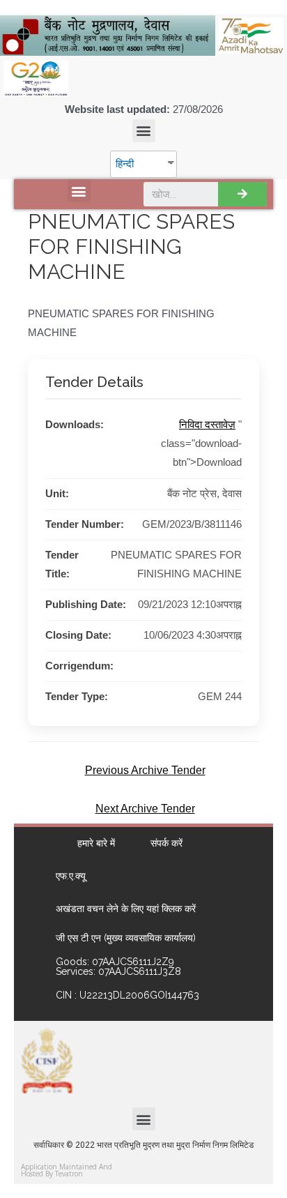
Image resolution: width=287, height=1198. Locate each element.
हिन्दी (125, 163)
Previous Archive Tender (145, 770)
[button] (143, 130)
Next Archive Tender (145, 808)
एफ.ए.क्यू (71, 875)
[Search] (242, 194)
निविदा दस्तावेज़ (207, 424)
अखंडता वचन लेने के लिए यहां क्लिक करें (126, 908)
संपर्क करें (166, 843)
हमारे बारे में (96, 843)
